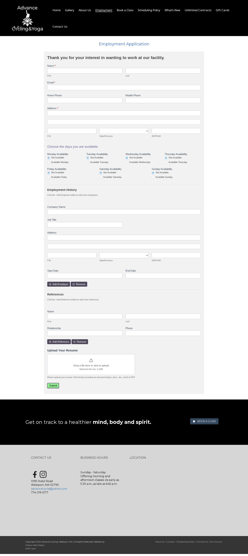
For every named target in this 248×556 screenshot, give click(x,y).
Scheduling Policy (149, 10)
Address (52, 108)
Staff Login (30, 548)
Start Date (52, 270)
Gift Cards (222, 10)
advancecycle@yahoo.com (49, 488)
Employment (103, 10)
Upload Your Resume (62, 350)
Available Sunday (164, 177)
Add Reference (60, 341)
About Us (85, 10)
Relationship (54, 328)
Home (56, 10)
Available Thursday (177, 162)
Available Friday (59, 177)
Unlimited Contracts (198, 10)
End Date (131, 270)
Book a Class (125, 10)
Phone (129, 328)
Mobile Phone (133, 95)
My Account (216, 541)
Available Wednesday (139, 162)
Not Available (57, 157)
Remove (80, 284)
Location (171, 541)
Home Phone (54, 95)
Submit (53, 385)
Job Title (51, 219)
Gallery (69, 10)
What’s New (172, 10)
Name (51, 65)
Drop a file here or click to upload (91, 365)
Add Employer (60, 284)
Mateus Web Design (35, 545)
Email (51, 82)
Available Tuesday (99, 162)
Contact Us (59, 26)
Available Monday (59, 162)
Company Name (56, 206)
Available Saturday (112, 177)
